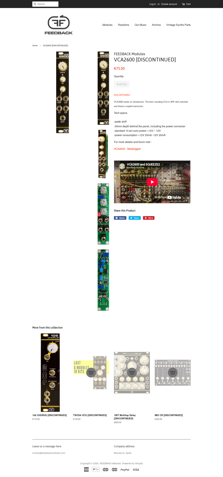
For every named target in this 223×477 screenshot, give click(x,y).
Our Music (140, 25)
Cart (188, 4)
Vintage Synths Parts (178, 25)
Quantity (119, 76)
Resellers (123, 25)
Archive (156, 25)
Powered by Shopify (132, 463)
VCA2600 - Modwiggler (127, 149)
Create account (169, 4)
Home (35, 45)
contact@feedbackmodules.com (48, 452)
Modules (107, 25)
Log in (153, 4)
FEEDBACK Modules (110, 463)
